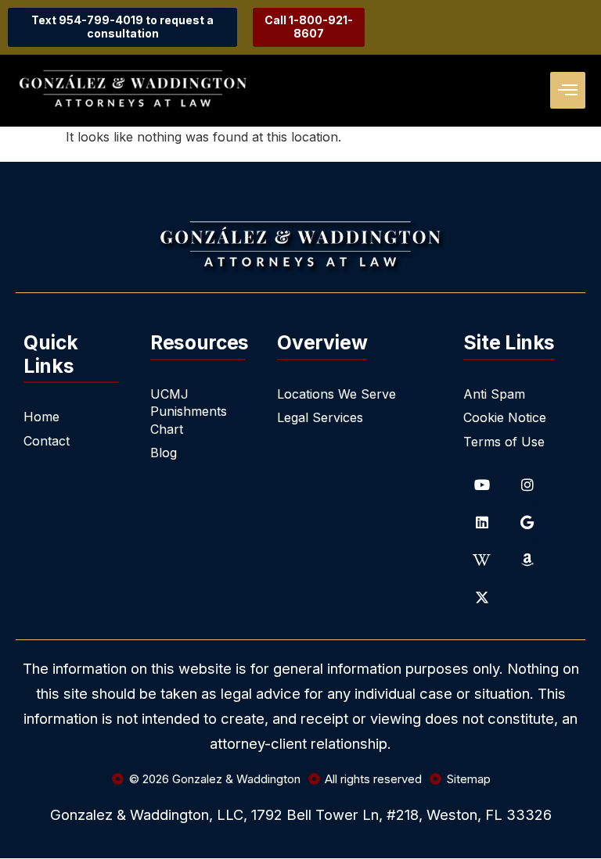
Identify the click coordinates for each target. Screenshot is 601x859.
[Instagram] (527, 484)
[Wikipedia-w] (482, 559)
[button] (567, 90)
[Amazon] (527, 559)
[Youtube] (482, 484)
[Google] (527, 522)
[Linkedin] (482, 522)
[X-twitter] (482, 597)
